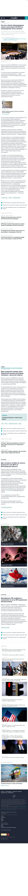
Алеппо (10, 197)
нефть (20, 423)
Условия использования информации (8, 837)
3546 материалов (5, 785)
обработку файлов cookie (22, 807)
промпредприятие (19, 309)
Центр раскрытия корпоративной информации (8, 827)
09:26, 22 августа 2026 (5, 460)
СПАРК (2, 816)
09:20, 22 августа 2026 (5, 596)
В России (3, 246)
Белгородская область (6, 507)
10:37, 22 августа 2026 (5, 369)
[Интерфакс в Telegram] (4, 830)
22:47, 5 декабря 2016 (5, 23)
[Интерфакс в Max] (9, 830)
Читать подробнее (13, 113)
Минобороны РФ (5, 627)
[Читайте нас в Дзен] (2, 830)
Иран (2, 423)
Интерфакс (14, 18)
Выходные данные (4, 838)
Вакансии (20, 791)
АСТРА (2, 820)
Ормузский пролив (13, 423)
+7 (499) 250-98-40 (4, 809)
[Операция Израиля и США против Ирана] (14, 781)
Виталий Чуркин (16, 197)
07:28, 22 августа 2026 (5, 247)
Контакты (2, 791)
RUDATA (2, 826)
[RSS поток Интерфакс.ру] (8, 830)
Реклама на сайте (4, 792)
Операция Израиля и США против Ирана (11, 368)
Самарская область (5, 309)
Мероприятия (10, 792)
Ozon (13, 309)
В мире (3, 22)
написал (9, 490)
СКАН (2, 825)
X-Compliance (3, 817)
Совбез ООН (4, 197)
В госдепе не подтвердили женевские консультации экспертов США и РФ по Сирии (14, 39)
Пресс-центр (15, 791)
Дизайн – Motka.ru (4, 839)
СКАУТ (2, 818)
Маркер (2, 819)
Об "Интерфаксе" (8, 791)
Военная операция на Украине (16, 246)
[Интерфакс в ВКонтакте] (6, 830)
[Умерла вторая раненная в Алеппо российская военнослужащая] (7, 108)
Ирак (6, 423)
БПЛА (2, 312)
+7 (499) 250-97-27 (13, 809)
